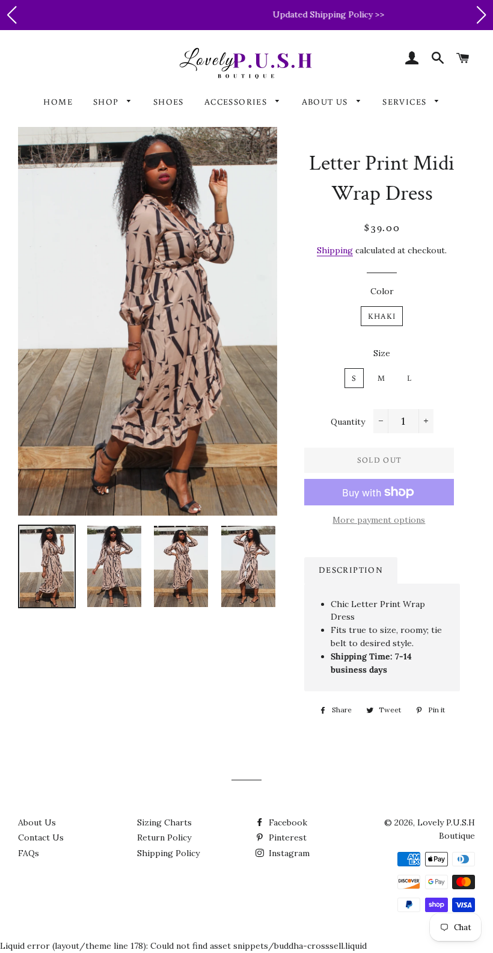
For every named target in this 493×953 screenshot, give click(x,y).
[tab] (350, 570)
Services (405, 101)
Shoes (168, 101)
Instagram (288, 853)
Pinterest (286, 837)
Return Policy (164, 837)
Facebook (286, 822)
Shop (107, 101)
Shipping (335, 250)
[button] (11, 15)
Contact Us (41, 837)
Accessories (237, 101)
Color (382, 291)
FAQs (28, 853)
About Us (326, 101)
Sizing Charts (164, 822)
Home (58, 101)
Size (381, 353)
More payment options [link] (378, 519)
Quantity (348, 421)
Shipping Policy (168, 853)
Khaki (382, 316)
